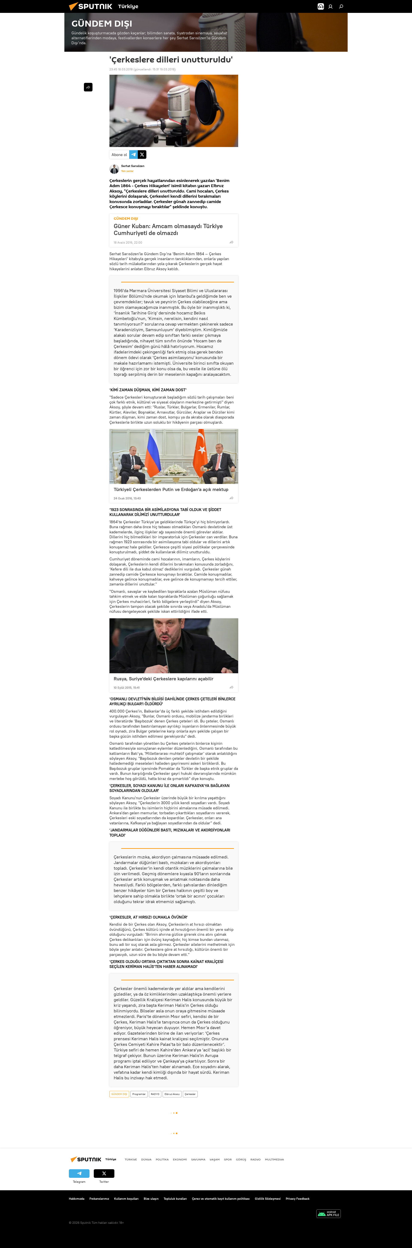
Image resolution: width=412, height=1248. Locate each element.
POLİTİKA (162, 1159)
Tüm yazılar (127, 171)
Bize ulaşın (151, 1199)
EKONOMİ (180, 1159)
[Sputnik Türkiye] (92, 12)
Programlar (139, 1094)
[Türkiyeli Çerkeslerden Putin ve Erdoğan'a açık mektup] (173, 456)
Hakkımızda (76, 1199)
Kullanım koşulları (126, 1199)
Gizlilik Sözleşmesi (268, 1199)
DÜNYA (146, 1159)
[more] (231, 242)
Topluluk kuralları (175, 1199)
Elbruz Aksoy (172, 1094)
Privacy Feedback (297, 1199)
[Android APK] (328, 1214)
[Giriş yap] (330, 6)
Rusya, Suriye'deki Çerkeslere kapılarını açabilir (163, 678)
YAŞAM (215, 1159)
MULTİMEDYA (274, 1159)
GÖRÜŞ (241, 1159)
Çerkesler (190, 1094)
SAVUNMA (198, 1159)
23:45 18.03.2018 (121, 69)
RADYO (155, 1094)
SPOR (228, 1159)
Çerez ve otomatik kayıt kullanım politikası (221, 1199)
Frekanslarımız (99, 1199)
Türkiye (131, 1159)
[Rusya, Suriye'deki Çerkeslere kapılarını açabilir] (173, 645)
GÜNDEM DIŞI (126, 218)
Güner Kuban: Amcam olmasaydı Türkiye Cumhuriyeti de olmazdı (168, 229)
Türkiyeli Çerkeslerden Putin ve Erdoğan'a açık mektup (171, 489)
